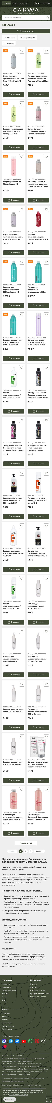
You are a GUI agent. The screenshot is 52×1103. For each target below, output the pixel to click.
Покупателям (35, 980)
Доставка (34, 987)
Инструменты (8, 1026)
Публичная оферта (38, 997)
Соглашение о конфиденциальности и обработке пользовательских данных (23, 1079)
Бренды (5, 994)
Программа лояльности (40, 994)
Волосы (5, 1020)
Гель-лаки (6, 1013)
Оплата (33, 984)
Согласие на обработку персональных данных (21, 1085)
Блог (4, 1000)
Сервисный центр (9, 990)
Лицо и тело (7, 1023)
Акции (4, 997)
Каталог (5, 1009)
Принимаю (9, 1099)
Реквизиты (6, 987)
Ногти (4, 1016)
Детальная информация (18, 1095)
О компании (7, 980)
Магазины (6, 984)
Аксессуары (7, 1029)
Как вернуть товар (38, 990)
